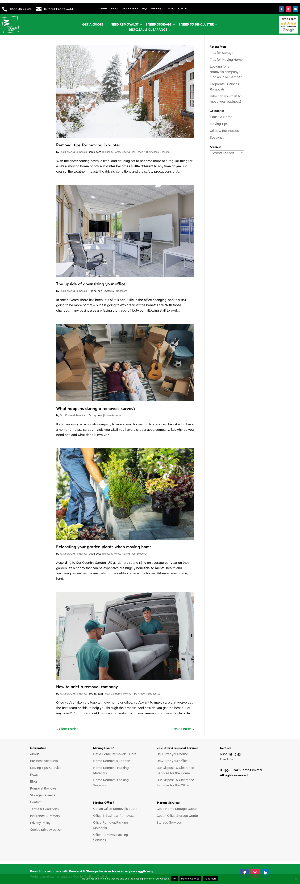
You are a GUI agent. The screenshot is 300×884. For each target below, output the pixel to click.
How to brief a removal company (87, 687)
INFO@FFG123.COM (58, 9)
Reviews (156, 9)
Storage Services (169, 822)
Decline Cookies (190, 878)
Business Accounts (44, 761)
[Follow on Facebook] (281, 9)
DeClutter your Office (172, 761)
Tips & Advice (130, 9)
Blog (171, 9)
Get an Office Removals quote (115, 809)
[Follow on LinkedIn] (295, 9)
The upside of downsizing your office (91, 284)
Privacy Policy (40, 823)
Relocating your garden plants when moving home (104, 547)
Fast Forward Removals (73, 152)
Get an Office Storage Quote (177, 815)
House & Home (111, 152)
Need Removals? (125, 24)
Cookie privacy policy (46, 829)
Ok (174, 878)
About (114, 9)
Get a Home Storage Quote (177, 809)
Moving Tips (128, 152)
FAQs (145, 9)
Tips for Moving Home (226, 59)
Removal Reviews (43, 788)
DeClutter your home (172, 754)
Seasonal (165, 152)
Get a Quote (92, 24)
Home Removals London (111, 761)
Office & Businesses (148, 152)
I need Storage (159, 24)
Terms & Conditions (44, 809)
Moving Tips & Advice (45, 768)
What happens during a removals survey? (96, 409)
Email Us (226, 759)
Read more (210, 878)
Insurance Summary (45, 816)
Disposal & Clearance (148, 30)
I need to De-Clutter (196, 24)
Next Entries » (183, 729)
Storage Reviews (42, 795)
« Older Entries (67, 729)
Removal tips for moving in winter (88, 145)
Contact (183, 9)
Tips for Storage (222, 53)
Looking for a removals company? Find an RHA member (226, 72)
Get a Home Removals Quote (114, 754)
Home (104, 9)
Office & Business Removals (113, 815)
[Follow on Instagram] (288, 9)
